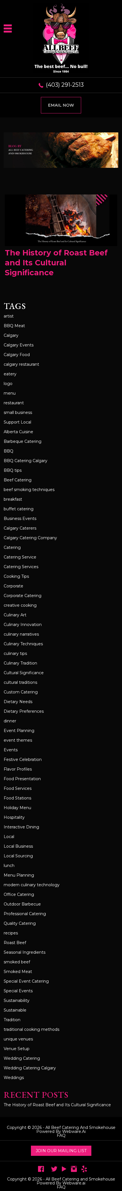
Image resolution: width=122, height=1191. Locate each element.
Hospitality (14, 817)
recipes (11, 933)
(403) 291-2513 (65, 84)
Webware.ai (74, 1131)
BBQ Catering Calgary (25, 460)
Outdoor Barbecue (22, 904)
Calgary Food (17, 354)
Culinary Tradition (20, 663)
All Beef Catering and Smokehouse (80, 1127)
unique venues (18, 1039)
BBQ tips (13, 470)
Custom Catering (21, 692)
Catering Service (20, 557)
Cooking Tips (16, 576)
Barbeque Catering (22, 441)
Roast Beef (15, 942)
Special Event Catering (26, 981)
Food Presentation (22, 778)
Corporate (13, 586)
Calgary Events (18, 345)
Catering (12, 547)
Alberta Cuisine (18, 431)
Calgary (11, 335)
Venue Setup (17, 1048)
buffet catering (18, 508)
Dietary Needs (18, 701)
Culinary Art (15, 614)
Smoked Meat (18, 971)
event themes (18, 740)
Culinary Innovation (23, 624)
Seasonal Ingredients (24, 952)
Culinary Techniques (23, 643)
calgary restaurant (21, 364)
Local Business (18, 846)
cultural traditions (20, 682)
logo (8, 383)
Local (9, 836)
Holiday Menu (17, 807)
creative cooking (20, 605)
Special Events (18, 990)
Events (11, 749)
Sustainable (15, 1010)
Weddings (14, 1077)
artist (9, 316)
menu (10, 393)
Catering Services (21, 566)
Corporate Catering (22, 595)
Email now (61, 105)
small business (18, 412)
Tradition (12, 1019)
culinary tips (15, 653)
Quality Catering (20, 923)
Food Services (17, 788)
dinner (10, 721)
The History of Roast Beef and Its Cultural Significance (56, 262)
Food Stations (17, 798)
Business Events (20, 518)
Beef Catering (17, 480)
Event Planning (19, 730)
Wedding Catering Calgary (30, 1068)
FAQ (61, 1135)
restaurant (14, 402)
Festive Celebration (23, 759)
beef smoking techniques (29, 489)
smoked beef (17, 961)
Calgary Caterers (20, 528)
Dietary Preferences (24, 711)
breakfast (13, 499)
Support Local (17, 422)
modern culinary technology (32, 884)
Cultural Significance (24, 672)
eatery (10, 373)
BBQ (8, 451)
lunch (9, 865)
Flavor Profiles (18, 769)
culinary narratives (21, 634)
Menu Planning (19, 875)
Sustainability (17, 1000)
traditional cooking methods (31, 1029)
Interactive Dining (21, 827)
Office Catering (19, 894)
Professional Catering (25, 913)
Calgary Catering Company (30, 537)
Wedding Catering (22, 1058)
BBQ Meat (14, 325)
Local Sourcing (18, 855)
